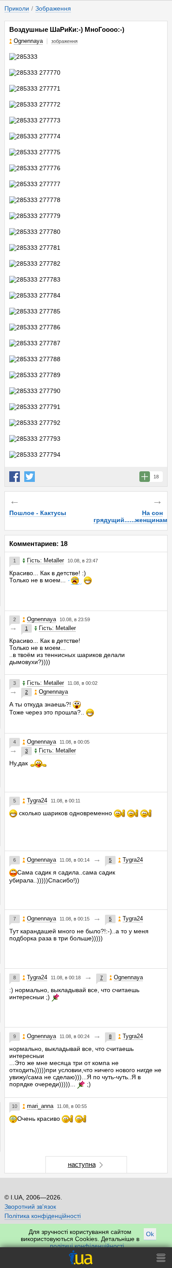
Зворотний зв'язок (30, 1206)
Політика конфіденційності (42, 1215)
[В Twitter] (29, 476)
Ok (150, 1233)
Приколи (16, 8)
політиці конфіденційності (87, 1245)
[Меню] (161, 1257)
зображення (64, 41)
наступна (82, 1164)
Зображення (53, 8)
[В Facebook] (14, 476)
